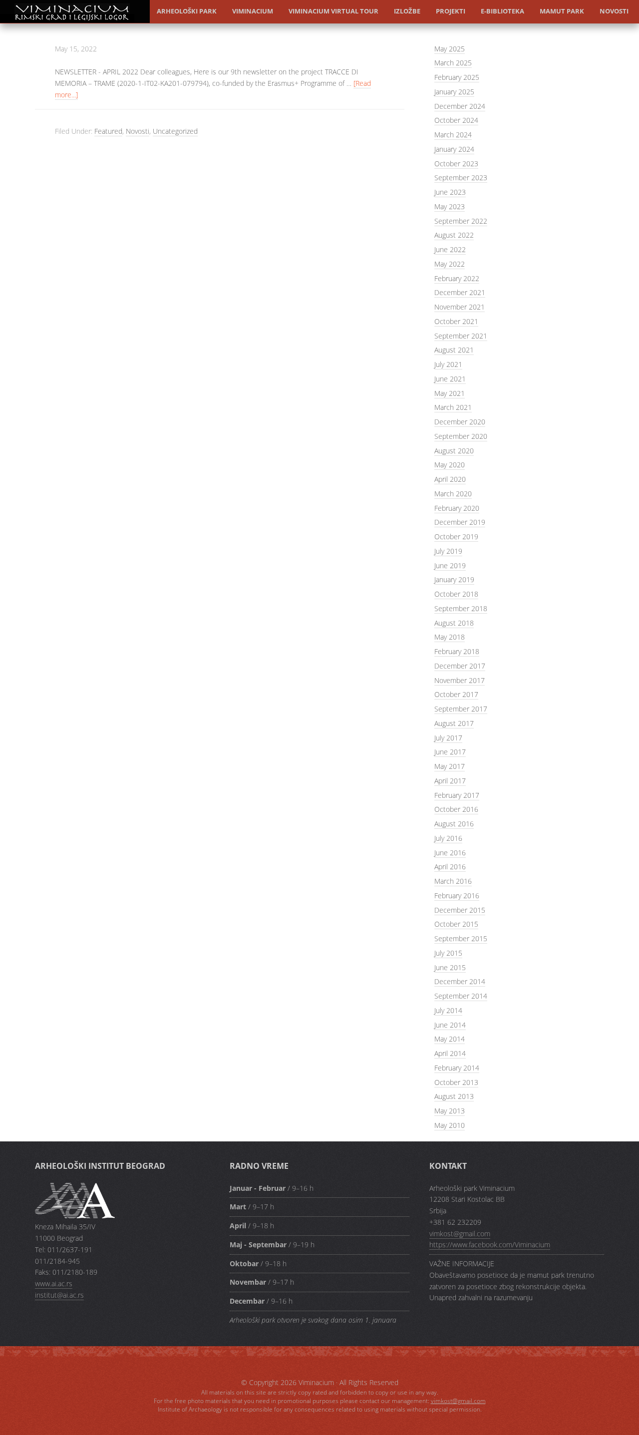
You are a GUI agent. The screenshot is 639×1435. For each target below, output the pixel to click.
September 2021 (460, 336)
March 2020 (453, 493)
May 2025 (449, 48)
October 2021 (456, 321)
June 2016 (450, 852)
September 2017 (460, 709)
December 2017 (459, 666)
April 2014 (450, 1053)
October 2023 (456, 163)
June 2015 (450, 967)
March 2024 (453, 134)
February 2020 (456, 508)
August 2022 (454, 235)
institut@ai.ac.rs (59, 1295)
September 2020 (460, 436)
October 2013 (456, 1082)
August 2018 (454, 623)
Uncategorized (175, 131)
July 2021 (448, 364)
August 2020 (454, 450)
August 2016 (454, 823)
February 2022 (456, 278)
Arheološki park (187, 10)
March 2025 (453, 62)
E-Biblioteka (502, 10)
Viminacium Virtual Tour (333, 10)
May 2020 (449, 464)
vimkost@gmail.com (459, 1233)
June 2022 (450, 249)
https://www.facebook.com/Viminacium (489, 1244)
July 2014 (448, 1010)
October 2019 (456, 536)
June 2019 (450, 565)
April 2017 (450, 780)
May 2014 (449, 1039)
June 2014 (450, 1025)
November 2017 (459, 680)
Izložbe (407, 10)
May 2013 (449, 1110)
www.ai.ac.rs (53, 1283)
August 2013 (454, 1096)
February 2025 (456, 77)
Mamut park (562, 10)
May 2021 (449, 393)
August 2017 (454, 723)
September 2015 (460, 938)
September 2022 (460, 221)
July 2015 (448, 953)
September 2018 (460, 608)
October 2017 (456, 694)
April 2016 (450, 866)
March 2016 (453, 881)
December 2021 (459, 292)
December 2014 (459, 981)
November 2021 (459, 307)
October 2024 (456, 120)
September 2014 (460, 996)
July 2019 (448, 551)
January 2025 (454, 91)
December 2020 (459, 421)
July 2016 (448, 838)
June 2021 (450, 378)
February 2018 (456, 651)
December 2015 (459, 910)
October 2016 (456, 809)
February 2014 (456, 1068)
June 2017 (450, 751)
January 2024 (454, 149)
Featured (108, 131)
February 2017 (456, 795)
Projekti (450, 10)
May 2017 (449, 766)
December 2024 (459, 106)
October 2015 (456, 924)
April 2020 (450, 479)
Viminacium (75, 21)
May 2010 (449, 1125)
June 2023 (450, 192)
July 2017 (448, 737)
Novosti (614, 10)
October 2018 (456, 594)
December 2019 (459, 522)
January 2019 (454, 579)
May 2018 (449, 637)
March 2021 (453, 407)
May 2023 (449, 206)
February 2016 (456, 895)
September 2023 (460, 177)
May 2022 (449, 264)
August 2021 (454, 350)
